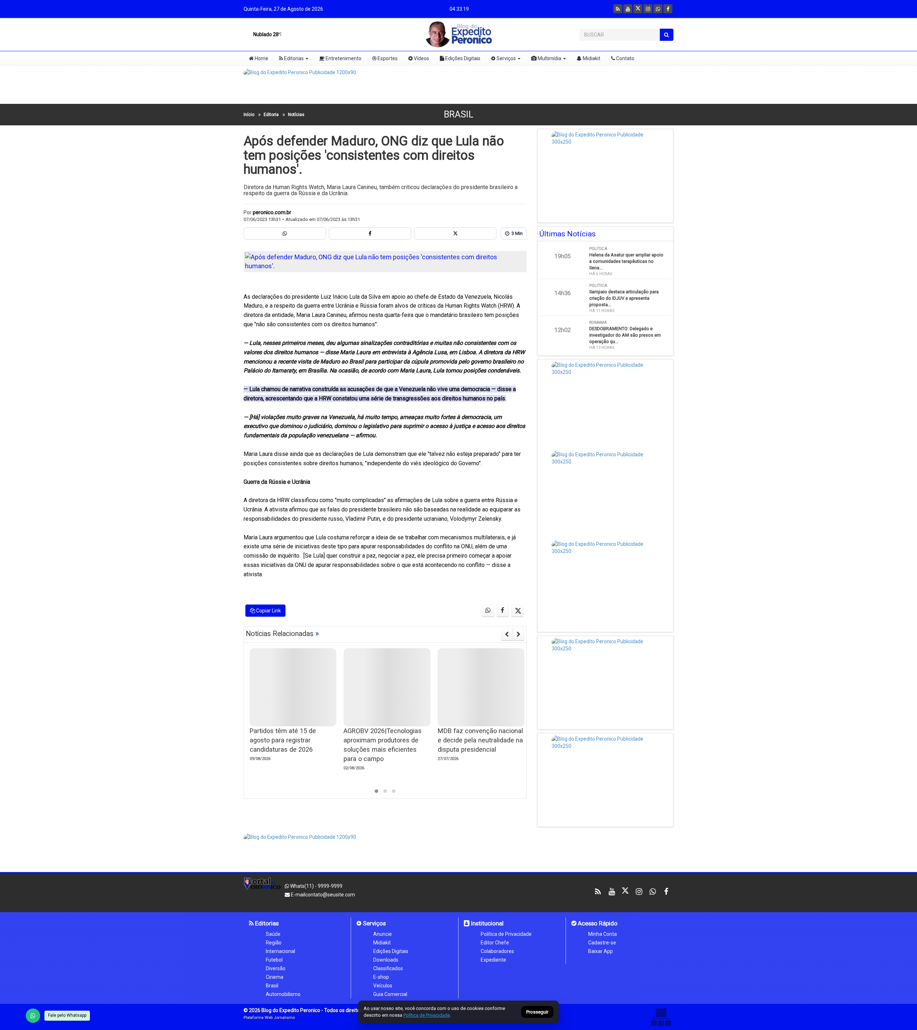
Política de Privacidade (506, 934)
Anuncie (382, 934)
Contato (624, 58)
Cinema (274, 977)
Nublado (265, 34)
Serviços (505, 58)
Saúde (273, 934)
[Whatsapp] (657, 8)
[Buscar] (666, 35)
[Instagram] (647, 8)
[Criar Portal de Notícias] (660, 1017)
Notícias (296, 114)
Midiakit (591, 58)
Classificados (388, 968)
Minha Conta (602, 934)
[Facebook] (667, 8)
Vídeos (421, 58)
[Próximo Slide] (518, 634)
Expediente (493, 960)
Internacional (280, 951)
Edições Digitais (462, 58)
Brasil (459, 114)
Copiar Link (268, 610)
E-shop (381, 977)
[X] (637, 8)
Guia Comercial (390, 994)
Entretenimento (343, 58)
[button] (376, 791)
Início (249, 114)
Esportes (387, 58)
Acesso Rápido (597, 923)
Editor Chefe (495, 942)
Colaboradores (497, 951)
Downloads (385, 960)
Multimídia (549, 58)
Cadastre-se (602, 942)
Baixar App (600, 951)
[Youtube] (627, 8)
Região (274, 942)
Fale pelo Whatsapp (67, 1015)
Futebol (274, 960)
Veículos (382, 985)
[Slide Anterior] (507, 634)
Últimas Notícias (567, 234)
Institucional (487, 923)
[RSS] (617, 8)
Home (261, 58)
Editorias (293, 58)
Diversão (275, 968)
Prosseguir (537, 1012)
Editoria (271, 114)
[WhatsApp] (33, 1016)
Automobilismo (283, 994)
